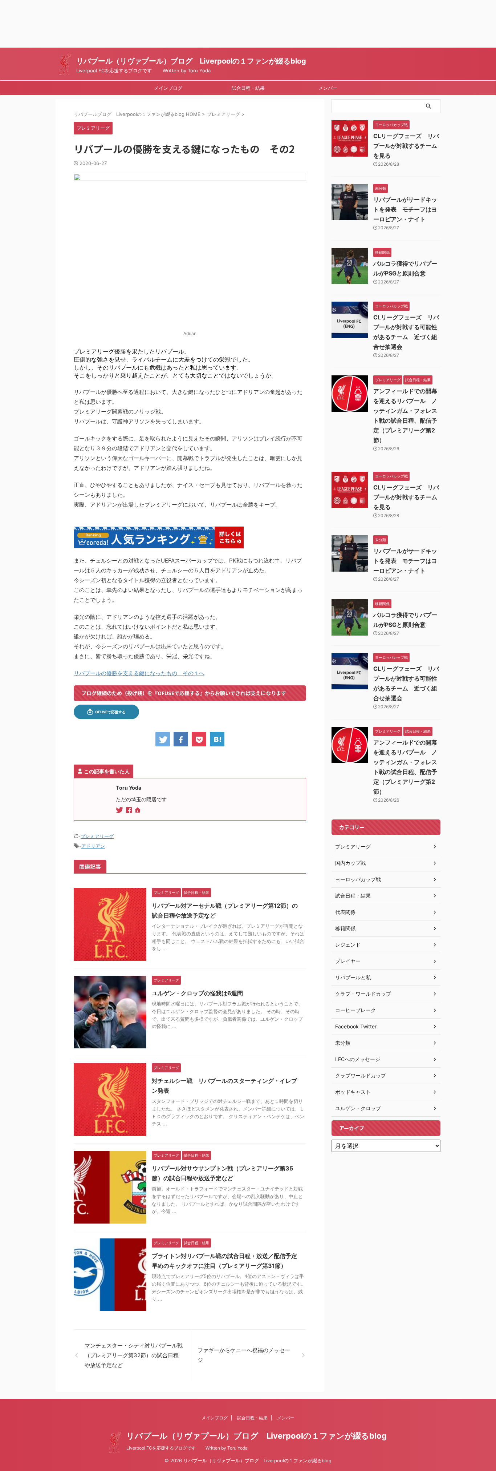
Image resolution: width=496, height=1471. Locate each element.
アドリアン (93, 846)
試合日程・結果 (248, 88)
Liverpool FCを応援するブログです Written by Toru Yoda (187, 1448)
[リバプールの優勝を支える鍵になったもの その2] (217, 739)
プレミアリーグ (97, 836)
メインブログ (168, 88)
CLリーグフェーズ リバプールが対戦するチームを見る (406, 145)
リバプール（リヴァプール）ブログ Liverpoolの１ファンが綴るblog (191, 61)
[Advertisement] (218, 24)
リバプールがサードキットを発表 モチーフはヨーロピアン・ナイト (405, 209)
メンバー (327, 88)
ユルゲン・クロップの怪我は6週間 (197, 993)
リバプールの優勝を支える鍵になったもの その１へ (139, 673)
